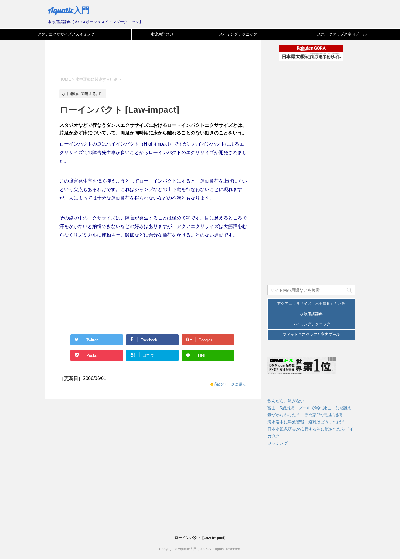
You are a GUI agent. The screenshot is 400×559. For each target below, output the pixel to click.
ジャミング (277, 443)
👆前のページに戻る (228, 384)
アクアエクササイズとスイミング (66, 34)
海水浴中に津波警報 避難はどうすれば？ (306, 422)
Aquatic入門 (69, 10)
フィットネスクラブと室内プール (311, 334)
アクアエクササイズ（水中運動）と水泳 (311, 303)
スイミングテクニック (238, 34)
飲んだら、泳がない (285, 400)
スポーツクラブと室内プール (342, 34)
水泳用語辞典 (162, 34)
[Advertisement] (166, 62)
